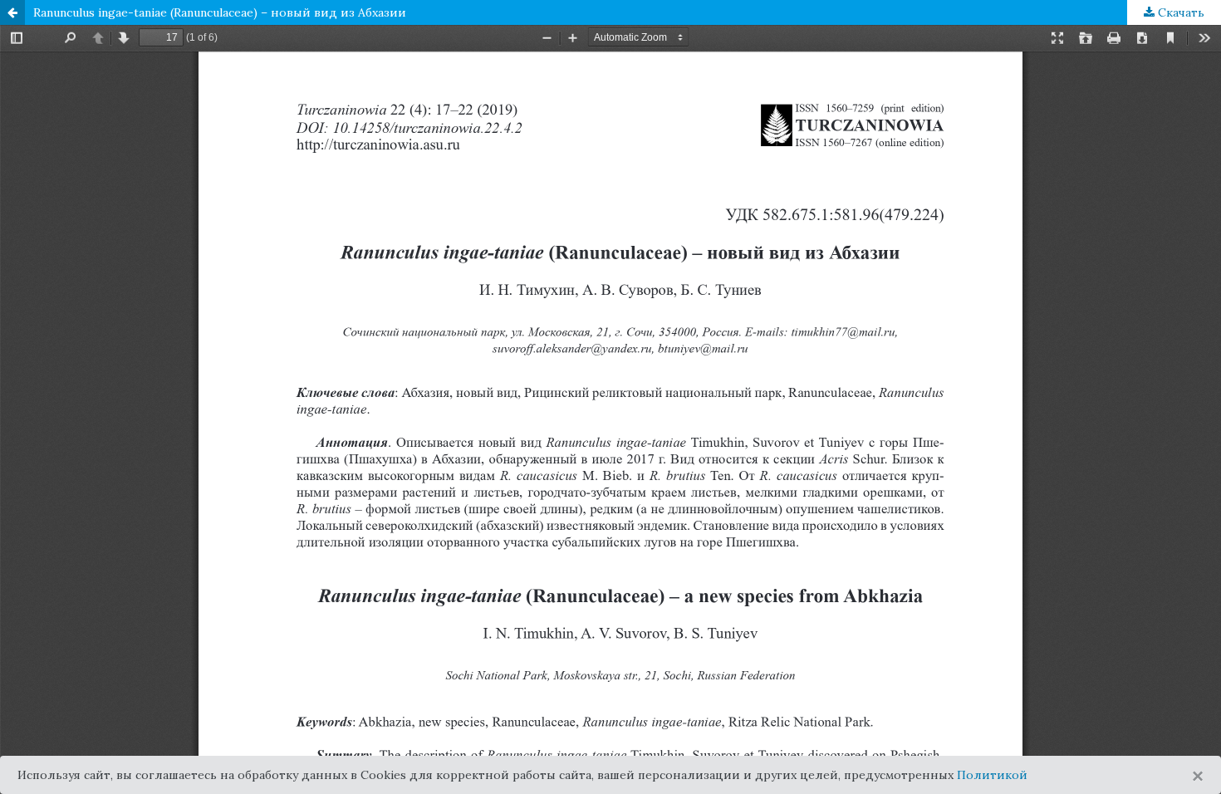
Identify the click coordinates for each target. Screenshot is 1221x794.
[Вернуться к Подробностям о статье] (12, 12)
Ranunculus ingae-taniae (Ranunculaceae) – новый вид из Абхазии (219, 12)
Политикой (992, 774)
